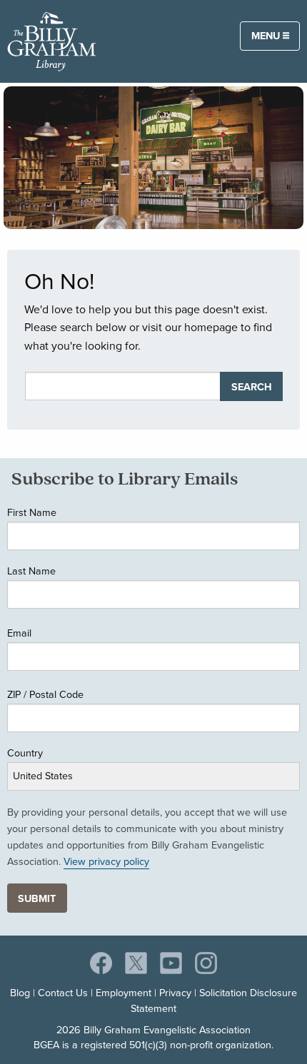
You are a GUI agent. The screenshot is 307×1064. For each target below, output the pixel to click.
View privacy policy (106, 860)
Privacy (175, 992)
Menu (267, 35)
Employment (123, 992)
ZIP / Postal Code (45, 693)
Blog (20, 992)
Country (25, 752)
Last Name (31, 570)
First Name (31, 512)
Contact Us (63, 992)
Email (19, 632)
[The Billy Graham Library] (51, 40)
